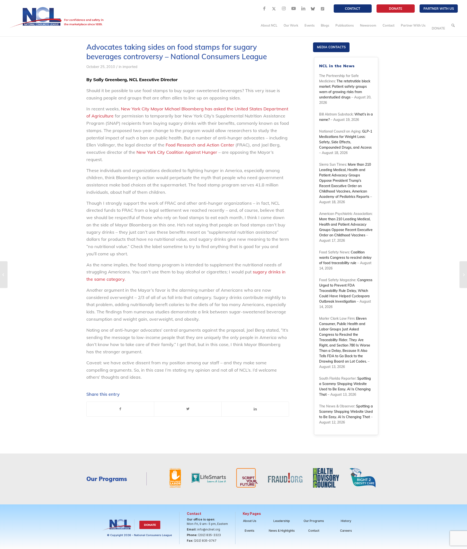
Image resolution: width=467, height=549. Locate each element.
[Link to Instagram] (283, 8)
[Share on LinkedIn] (255, 409)
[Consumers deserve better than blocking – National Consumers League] (4, 274)
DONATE (395, 8)
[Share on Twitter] (187, 409)
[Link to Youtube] (293, 8)
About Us (249, 521)
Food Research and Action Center (200, 145)
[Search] (453, 25)
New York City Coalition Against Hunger (176, 152)
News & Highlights (282, 530)
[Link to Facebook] (264, 8)
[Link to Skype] (313, 8)
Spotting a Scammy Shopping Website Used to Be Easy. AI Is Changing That (346, 411)
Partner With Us (438, 8)
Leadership (281, 521)
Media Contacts (331, 47)
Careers (346, 530)
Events (249, 530)
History (346, 521)
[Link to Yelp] (322, 8)
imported (130, 66)
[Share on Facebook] (120, 409)
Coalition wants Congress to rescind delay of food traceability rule (345, 257)
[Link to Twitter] (274, 8)
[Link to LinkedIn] (303, 8)
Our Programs (314, 521)
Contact (352, 8)
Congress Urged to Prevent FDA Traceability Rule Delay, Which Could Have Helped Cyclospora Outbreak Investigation (345, 291)
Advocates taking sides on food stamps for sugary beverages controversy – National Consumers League (176, 51)
